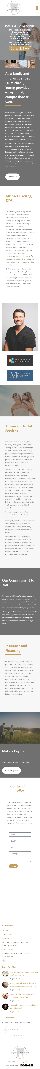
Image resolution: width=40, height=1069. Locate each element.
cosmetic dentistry (22, 256)
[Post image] (5, 974)
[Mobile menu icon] (37, 8)
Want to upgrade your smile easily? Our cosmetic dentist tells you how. (23, 984)
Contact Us (12, 177)
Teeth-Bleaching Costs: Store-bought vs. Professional (24, 1006)
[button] (14, 1035)
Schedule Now (20, 48)
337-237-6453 (26, 823)
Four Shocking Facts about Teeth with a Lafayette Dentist (24, 973)
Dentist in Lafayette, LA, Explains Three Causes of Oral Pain (22, 995)
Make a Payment (11, 770)
